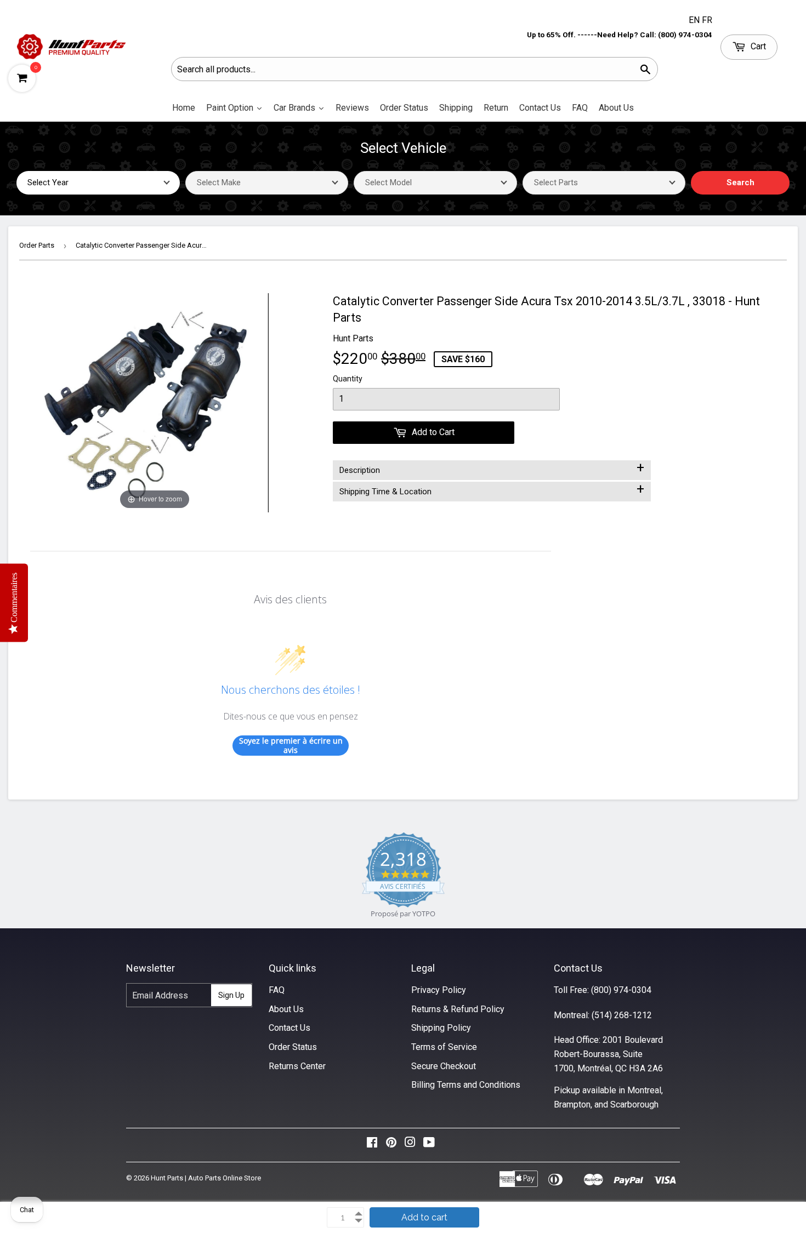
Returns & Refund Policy (457, 1009)
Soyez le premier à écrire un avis (291, 745)
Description (491, 468)
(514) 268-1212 (622, 1015)
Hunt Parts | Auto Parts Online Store (206, 1178)
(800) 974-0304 (621, 990)
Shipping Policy (441, 1028)
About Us (286, 1009)
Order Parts (36, 245)
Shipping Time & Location (491, 489)
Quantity (347, 378)
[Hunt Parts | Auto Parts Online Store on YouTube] (429, 1145)
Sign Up (231, 995)
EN (695, 20)
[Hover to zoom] (154, 402)
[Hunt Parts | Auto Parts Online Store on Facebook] (372, 1145)
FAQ (277, 990)
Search (740, 182)
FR (707, 20)
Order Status (293, 1047)
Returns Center (297, 1066)
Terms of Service (444, 1047)
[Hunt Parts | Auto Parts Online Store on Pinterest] (391, 1145)
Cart (757, 46)
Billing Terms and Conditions (465, 1085)
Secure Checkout (443, 1066)
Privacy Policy (438, 990)
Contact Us (289, 1028)
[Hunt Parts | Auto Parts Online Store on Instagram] (410, 1145)
